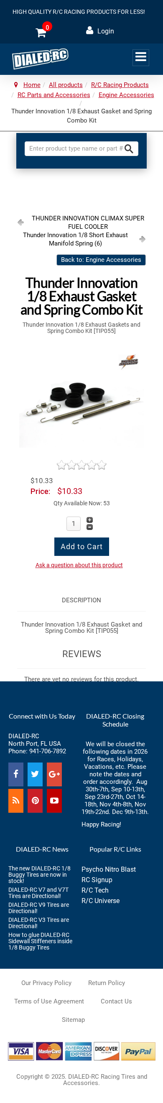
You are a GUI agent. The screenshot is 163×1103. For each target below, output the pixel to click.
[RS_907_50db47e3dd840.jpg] (81, 401)
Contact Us (116, 1001)
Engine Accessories (126, 95)
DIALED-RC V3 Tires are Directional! (38, 922)
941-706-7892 (47, 751)
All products (66, 85)
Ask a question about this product (79, 565)
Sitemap (73, 1020)
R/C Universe (101, 901)
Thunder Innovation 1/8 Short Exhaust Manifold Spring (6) (75, 239)
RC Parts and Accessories (54, 95)
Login (105, 31)
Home (32, 85)
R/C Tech (95, 890)
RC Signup (97, 880)
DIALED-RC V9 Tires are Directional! (38, 907)
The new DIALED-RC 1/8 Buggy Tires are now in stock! (39, 874)
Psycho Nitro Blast (109, 869)
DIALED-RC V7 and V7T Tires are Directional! (38, 892)
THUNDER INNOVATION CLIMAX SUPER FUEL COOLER (88, 222)
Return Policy (106, 983)
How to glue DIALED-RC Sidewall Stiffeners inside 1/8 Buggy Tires (40, 941)
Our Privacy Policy (46, 983)
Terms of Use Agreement (49, 1001)
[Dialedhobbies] (39, 58)
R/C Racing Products (120, 85)
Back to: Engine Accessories (101, 260)
